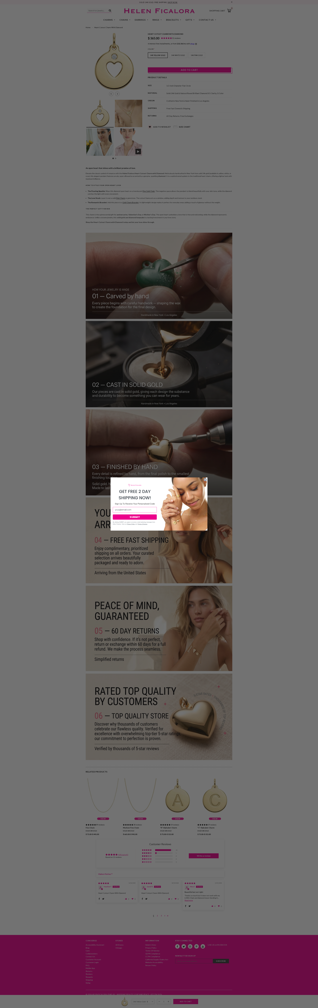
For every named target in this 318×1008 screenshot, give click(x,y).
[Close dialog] (205, 479)
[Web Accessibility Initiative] (1, 1005)
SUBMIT (135, 517)
